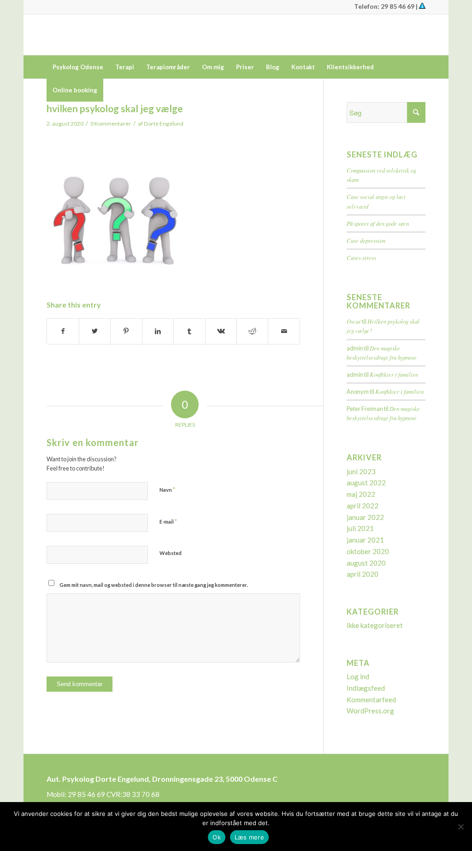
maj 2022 (361, 494)
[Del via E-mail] (283, 331)
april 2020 (362, 574)
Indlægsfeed (366, 688)
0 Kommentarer (110, 123)
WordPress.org (370, 710)
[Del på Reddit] (252, 331)
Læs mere (249, 837)
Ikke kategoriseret (375, 625)
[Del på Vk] (221, 331)
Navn (167, 489)
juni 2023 (361, 471)
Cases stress (361, 257)
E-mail (168, 521)
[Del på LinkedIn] (157, 331)
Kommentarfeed (371, 699)
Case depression (366, 240)
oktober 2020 (368, 551)
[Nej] (460, 826)
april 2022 (362, 505)
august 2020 (366, 563)
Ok (216, 837)
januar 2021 (365, 540)
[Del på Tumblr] (189, 331)
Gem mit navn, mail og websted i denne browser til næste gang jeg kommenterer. (153, 585)
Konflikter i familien (394, 374)
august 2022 (366, 482)
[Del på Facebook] (62, 331)
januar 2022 (365, 517)
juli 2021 (360, 528)
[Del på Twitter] (94, 331)
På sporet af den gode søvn (378, 223)
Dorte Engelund (163, 123)
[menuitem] (78, 66)
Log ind (358, 676)
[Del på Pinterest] (126, 331)
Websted (170, 553)
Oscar (354, 321)
